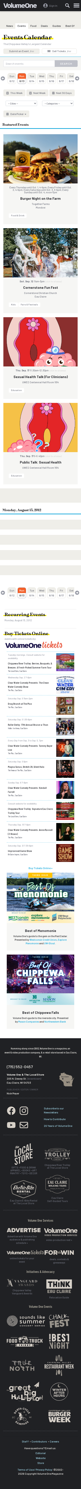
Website (40, 1457)
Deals (44, 25)
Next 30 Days (64, 92)
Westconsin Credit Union (43, 939)
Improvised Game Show (20, 850)
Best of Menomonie (40, 931)
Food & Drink (17, 215)
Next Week (39, 92)
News (9, 25)
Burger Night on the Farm (40, 198)
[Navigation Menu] (76, 5)
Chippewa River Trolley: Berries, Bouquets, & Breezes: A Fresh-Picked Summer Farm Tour (30, 665)
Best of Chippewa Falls (40, 1012)
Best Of (70, 25)
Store (40, 1462)
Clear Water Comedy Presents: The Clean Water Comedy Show (28, 684)
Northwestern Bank (55, 1021)
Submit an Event (21, 51)
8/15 (41, 78)
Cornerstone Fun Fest (40, 287)
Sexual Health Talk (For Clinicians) (41, 377)
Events (22, 25)
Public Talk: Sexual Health (40, 462)
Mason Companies (28, 1021)
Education (16, 390)
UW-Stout (49, 943)
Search (66, 63)
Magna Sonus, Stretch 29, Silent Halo (26, 766)
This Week (16, 92)
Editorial (41, 1453)
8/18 (71, 78)
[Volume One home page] (21, 6)
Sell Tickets (61, 51)
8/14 (31, 78)
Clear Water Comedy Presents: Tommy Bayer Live (30, 747)
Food (33, 25)
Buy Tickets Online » (40, 868)
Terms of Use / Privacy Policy (35, 1469)
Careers (54, 1441)
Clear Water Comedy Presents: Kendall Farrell (27, 789)
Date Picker (17, 113)
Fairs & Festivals (29, 304)
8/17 (61, 78)
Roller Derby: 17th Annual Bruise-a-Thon (28, 724)
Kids (13, 304)
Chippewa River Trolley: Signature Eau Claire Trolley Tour (30, 810)
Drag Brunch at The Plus (20, 703)
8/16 (51, 78)
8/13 (22, 78)
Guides (56, 25)
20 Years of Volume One (58, 1125)
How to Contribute (54, 1119)
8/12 (12, 78)
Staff (25, 1441)
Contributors (39, 1441)
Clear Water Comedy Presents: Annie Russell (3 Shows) (30, 831)
